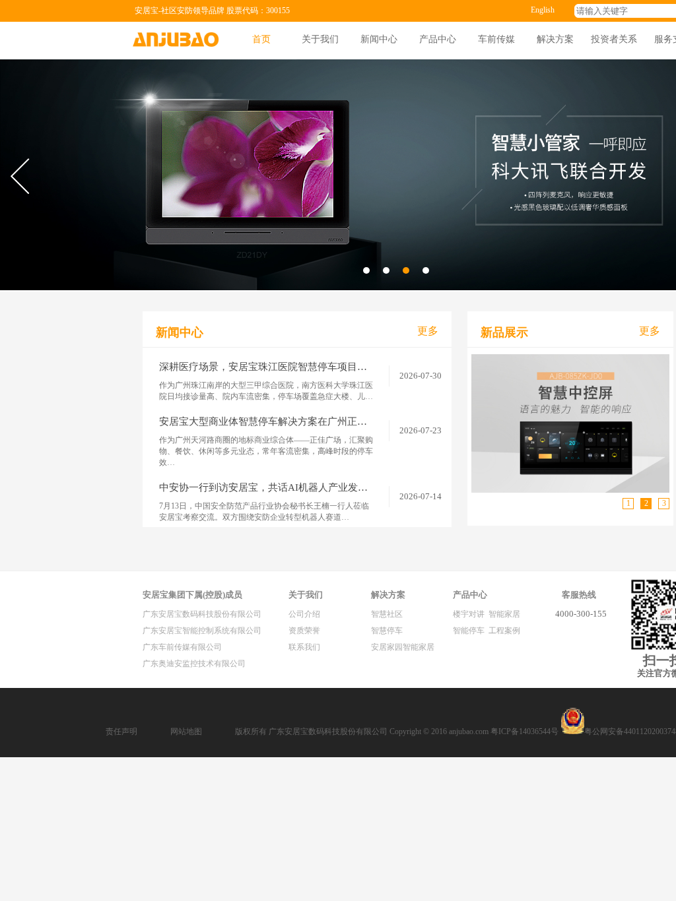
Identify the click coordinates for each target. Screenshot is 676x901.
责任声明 (121, 731)
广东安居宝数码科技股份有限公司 (202, 614)
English (543, 10)
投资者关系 (614, 39)
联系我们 (304, 647)
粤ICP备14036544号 (524, 731)
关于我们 (320, 39)
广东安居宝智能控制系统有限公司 (202, 630)
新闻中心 (378, 39)
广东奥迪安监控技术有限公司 (194, 663)
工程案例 (504, 630)
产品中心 (437, 39)
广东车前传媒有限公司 (182, 647)
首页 (261, 39)
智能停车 (469, 630)
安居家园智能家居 (402, 647)
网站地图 (186, 731)
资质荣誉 (304, 630)
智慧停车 (387, 630)
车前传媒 (496, 39)
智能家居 (504, 614)
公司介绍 (304, 614)
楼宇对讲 (469, 614)
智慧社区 (387, 614)
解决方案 (555, 39)
